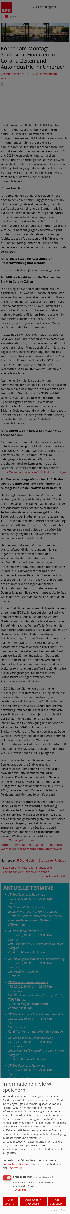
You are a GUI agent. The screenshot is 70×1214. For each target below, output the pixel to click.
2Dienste (20, 1189)
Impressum (15, 1168)
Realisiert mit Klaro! (57, 1209)
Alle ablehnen (10, 1201)
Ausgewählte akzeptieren (33, 1201)
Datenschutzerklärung (16, 1164)
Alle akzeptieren (57, 1201)
